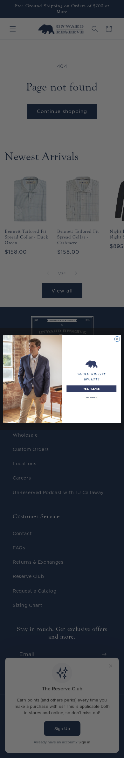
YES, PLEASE (91, 388)
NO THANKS (91, 398)
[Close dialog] (117, 339)
